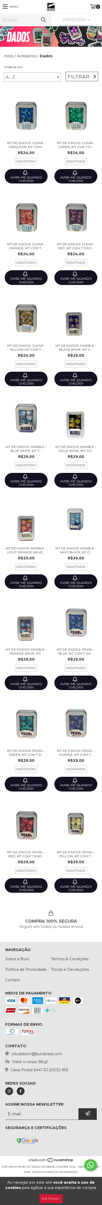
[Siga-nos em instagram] (9, 1091)
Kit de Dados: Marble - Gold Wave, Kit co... (75, 449)
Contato (12, 980)
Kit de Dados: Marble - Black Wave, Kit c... (75, 347)
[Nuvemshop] (51, 1161)
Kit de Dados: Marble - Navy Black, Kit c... (75, 550)
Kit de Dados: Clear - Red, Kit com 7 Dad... (76, 246)
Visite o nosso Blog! (30, 1061)
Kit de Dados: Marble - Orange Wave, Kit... (26, 651)
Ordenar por (13, 67)
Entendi (51, 1199)
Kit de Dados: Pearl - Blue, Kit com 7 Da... (76, 651)
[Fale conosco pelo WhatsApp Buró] (90, 1165)
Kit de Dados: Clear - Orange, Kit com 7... (26, 246)
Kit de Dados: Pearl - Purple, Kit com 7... (76, 753)
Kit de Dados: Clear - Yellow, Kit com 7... (26, 347)
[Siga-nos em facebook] (21, 1091)
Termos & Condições (69, 959)
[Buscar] (43, 20)
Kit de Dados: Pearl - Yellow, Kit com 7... (76, 854)
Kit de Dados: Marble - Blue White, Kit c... (26, 449)
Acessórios (26, 56)
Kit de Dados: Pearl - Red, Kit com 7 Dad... (26, 854)
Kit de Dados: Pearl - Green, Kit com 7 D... (26, 753)
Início (9, 56)
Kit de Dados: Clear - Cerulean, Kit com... (26, 145)
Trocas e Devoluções (70, 969)
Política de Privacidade (26, 969)
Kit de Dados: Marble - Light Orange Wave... (26, 550)
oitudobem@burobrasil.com (37, 1053)
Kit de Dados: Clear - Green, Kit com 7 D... (76, 145)
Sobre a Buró (17, 959)
